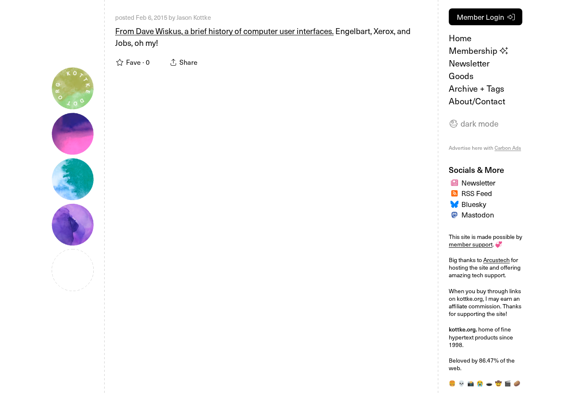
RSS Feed (476, 193)
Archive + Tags (476, 88)
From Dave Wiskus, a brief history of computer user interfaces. (224, 31)
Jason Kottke (193, 17)
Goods (461, 75)
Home (460, 38)
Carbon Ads (508, 147)
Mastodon (477, 214)
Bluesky (473, 204)
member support (470, 244)
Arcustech (496, 259)
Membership (474, 50)
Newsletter (469, 63)
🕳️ (489, 383)
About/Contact (477, 101)
